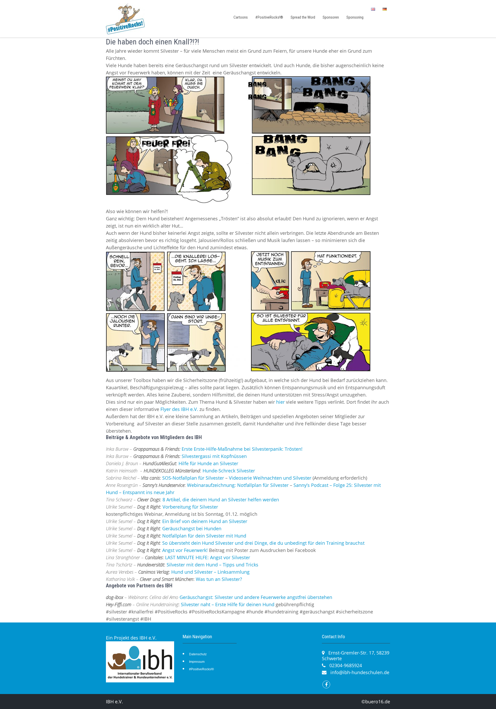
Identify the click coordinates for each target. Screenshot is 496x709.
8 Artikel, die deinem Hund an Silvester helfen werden (220, 499)
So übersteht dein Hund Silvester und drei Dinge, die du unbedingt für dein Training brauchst (263, 543)
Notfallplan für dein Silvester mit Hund (204, 536)
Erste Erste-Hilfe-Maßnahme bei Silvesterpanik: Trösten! (242, 449)
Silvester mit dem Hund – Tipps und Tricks (212, 565)
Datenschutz (198, 654)
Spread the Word (303, 17)
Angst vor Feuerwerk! (185, 550)
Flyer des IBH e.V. (179, 409)
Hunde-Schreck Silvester (229, 471)
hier (280, 402)
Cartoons (241, 17)
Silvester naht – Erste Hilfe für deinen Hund (227, 604)
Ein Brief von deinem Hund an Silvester (204, 521)
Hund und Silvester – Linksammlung (210, 572)
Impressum (197, 662)
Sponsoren (331, 17)
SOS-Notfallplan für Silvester (193, 478)
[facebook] (326, 684)
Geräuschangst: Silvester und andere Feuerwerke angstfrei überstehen (256, 597)
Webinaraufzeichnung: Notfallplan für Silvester (238, 485)
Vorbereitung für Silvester (190, 507)
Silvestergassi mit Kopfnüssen (214, 456)
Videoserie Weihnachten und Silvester (270, 478)
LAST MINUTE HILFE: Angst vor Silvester (207, 557)
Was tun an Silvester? (219, 579)
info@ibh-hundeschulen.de (359, 672)
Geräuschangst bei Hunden (191, 528)
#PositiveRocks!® (269, 17)
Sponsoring (354, 17)
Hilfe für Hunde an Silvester (208, 463)
